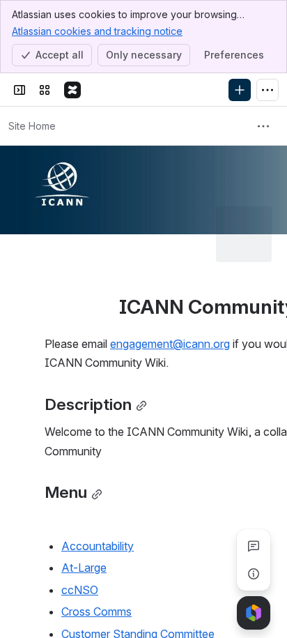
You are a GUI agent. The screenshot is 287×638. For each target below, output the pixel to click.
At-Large (84, 568)
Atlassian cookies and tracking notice (97, 31)
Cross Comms (96, 611)
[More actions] (263, 126)
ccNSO (79, 590)
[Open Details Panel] (253, 574)
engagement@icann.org (170, 344)
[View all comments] (253, 546)
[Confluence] (72, 90)
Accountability (97, 546)
